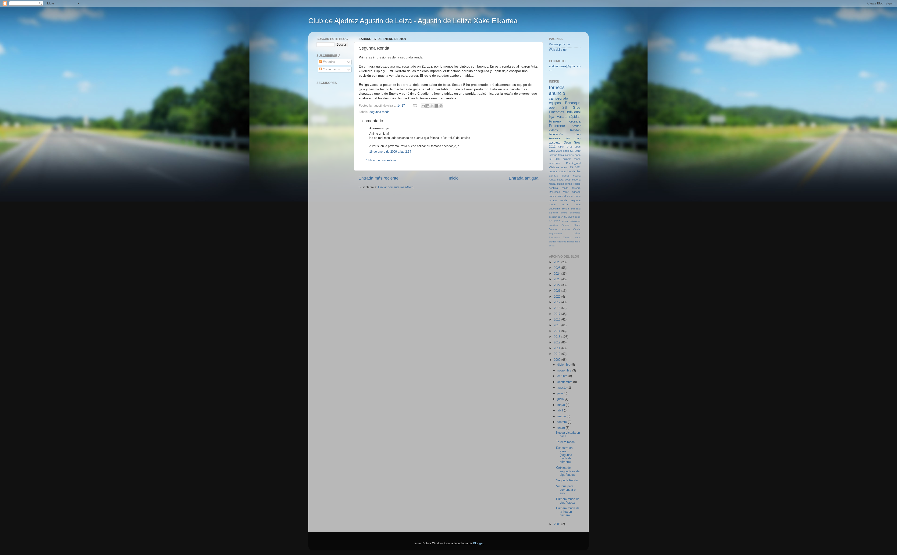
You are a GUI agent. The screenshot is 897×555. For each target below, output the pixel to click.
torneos (557, 87)
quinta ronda (564, 183)
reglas (576, 183)
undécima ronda (559, 208)
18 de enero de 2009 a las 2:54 (390, 151)
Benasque (572, 103)
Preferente (557, 126)
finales (570, 241)
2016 (557, 319)
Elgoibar (553, 212)
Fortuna (553, 229)
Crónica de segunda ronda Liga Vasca (568, 471)
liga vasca (557, 117)
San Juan (573, 138)
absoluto (554, 142)
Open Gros (565, 146)
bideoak (576, 192)
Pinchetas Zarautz (560, 237)
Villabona (554, 167)
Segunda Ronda (567, 480)
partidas (553, 225)
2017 (557, 314)
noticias (569, 155)
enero (561, 427)
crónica (574, 121)
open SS (558, 107)
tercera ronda (557, 171)
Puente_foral (573, 163)
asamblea (575, 212)
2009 (557, 359)
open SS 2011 (570, 167)
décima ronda (572, 196)
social (552, 245)
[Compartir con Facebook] (436, 106)
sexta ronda (571, 204)
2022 (557, 285)
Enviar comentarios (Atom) (396, 187)
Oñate (577, 233)
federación (556, 134)
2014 (557, 331)
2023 (557, 279)
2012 (557, 342)
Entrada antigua (523, 178)
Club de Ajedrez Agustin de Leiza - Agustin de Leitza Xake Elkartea (413, 21)
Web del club (557, 49)
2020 (557, 296)
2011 (557, 348)
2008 (557, 524)
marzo (562, 416)
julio (560, 393)
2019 (557, 302)
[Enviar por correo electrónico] (423, 106)
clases (566, 175)
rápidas (574, 117)
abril (560, 410)
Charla (576, 225)
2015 (557, 325)
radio (577, 241)
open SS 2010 (571, 150)
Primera (555, 121)
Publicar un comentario (380, 160)
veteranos (554, 163)
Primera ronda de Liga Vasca (567, 500)
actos (577, 237)
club (577, 134)
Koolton (575, 130)
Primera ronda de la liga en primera (567, 512)
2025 (557, 268)
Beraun (553, 155)
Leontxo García (570, 229)
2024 (557, 273)
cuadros (561, 241)
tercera (576, 188)
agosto (562, 387)
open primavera (571, 221)
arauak (552, 241)
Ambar (576, 126)
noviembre (564, 370)
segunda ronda (379, 112)
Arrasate (554, 138)
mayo (561, 405)
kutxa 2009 (564, 179)
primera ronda (571, 159)
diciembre (564, 364)
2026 (557, 262)
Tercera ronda (565, 442)
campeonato (556, 196)
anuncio (557, 93)
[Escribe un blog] (427, 106)
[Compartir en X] (432, 106)
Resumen (554, 192)
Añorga (566, 225)
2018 (557, 308)
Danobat (575, 208)
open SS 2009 (566, 217)
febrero (562, 422)
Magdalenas (555, 233)
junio (561, 399)
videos (553, 130)
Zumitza (553, 175)
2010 (557, 354)
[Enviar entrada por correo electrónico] (415, 105)
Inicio (454, 178)
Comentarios (331, 69)
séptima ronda (558, 188)
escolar (553, 217)
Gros (576, 107)
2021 (557, 290)
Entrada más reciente (379, 178)
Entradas (328, 62)
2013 (557, 337)
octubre (562, 376)
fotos (561, 155)
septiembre (565, 382)
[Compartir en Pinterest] (441, 106)
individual (573, 112)
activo (564, 212)
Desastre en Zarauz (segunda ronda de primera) (564, 455)
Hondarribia (573, 171)
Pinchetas (556, 112)
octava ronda (558, 200)
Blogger (478, 543)
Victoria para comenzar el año (566, 490)
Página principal (559, 44)
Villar (566, 192)
